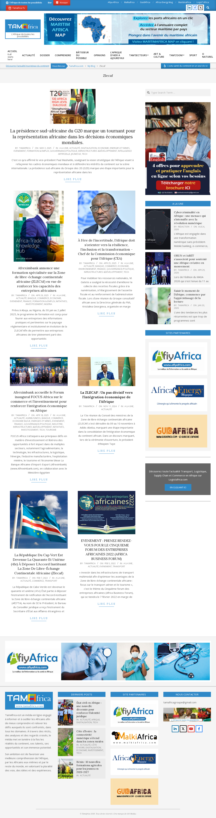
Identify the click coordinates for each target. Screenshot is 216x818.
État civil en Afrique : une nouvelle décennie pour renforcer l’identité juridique (89, 709)
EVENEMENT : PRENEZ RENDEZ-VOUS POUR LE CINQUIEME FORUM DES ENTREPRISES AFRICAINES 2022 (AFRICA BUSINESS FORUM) (106, 549)
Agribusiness (33, 418)
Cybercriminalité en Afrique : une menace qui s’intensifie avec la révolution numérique (190, 218)
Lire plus (73, 179)
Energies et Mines (120, 147)
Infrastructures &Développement (97, 150)
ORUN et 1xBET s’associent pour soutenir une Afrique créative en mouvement (190, 261)
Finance (27, 301)
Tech (84, 153)
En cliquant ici (178, 487)
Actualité (74, 147)
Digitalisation (89, 147)
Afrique (95, 719)
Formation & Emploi (38, 150)
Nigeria (48, 304)
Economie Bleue (21, 420)
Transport (51, 580)
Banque (32, 298)
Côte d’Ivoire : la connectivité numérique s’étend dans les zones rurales (89, 736)
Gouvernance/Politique (63, 150)
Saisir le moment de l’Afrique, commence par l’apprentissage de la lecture (190, 296)
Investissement (34, 304)
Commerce (43, 298)
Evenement (20, 150)
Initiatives (61, 301)
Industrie (57, 423)
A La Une (63, 147)
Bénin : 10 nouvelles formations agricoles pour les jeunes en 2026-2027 (89, 767)
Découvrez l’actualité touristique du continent (27, 65)
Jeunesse (76, 153)
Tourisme (51, 429)
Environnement (87, 268)
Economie (103, 147)
